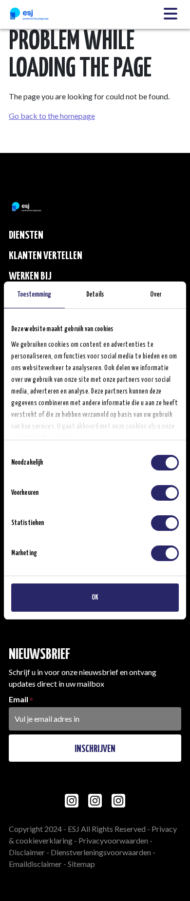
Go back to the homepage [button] (52, 115)
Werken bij (30, 276)
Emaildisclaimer (35, 863)
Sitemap (81, 863)
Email (18, 699)
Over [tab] (155, 294)
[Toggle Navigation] (170, 14)
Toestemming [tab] (34, 294)
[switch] (165, 493)
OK (95, 597)
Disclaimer (27, 852)
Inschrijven (95, 749)
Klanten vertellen (45, 256)
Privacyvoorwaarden (113, 840)
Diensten (26, 235)
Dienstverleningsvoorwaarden (101, 852)
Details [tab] (95, 294)
